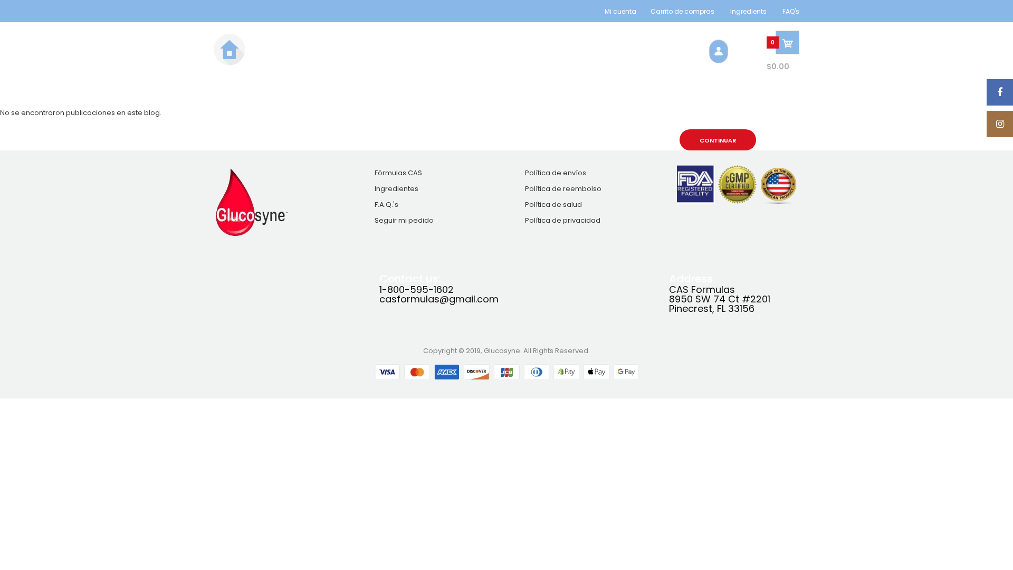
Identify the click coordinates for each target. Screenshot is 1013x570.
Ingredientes (396, 189)
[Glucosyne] (229, 63)
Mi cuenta (620, 11)
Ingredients (748, 11)
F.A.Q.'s (386, 205)
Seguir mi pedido (404, 220)
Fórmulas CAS (398, 173)
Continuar (718, 140)
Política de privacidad (562, 220)
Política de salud (553, 205)
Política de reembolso (563, 189)
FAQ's (790, 11)
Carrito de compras (682, 11)
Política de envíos (555, 173)
